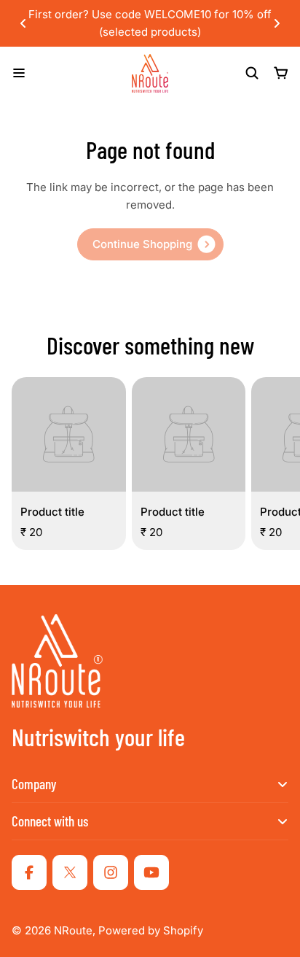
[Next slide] (276, 23)
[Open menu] (18, 73)
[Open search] (252, 73)
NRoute (73, 930)
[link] (150, 244)
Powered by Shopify (150, 930)
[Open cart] (281, 73)
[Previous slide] (23, 23)
